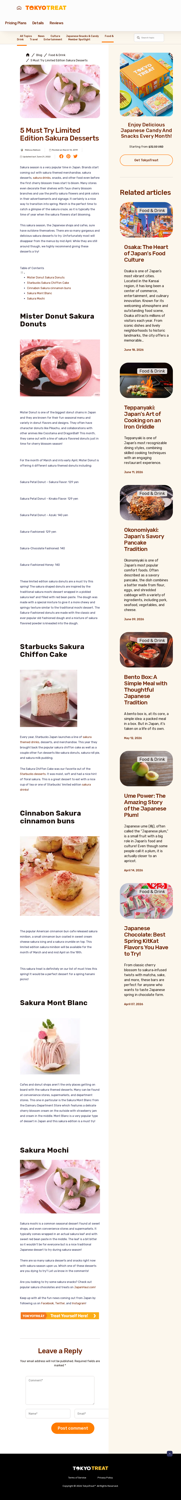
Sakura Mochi (36, 298)
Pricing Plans (16, 23)
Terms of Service (77, 1477)
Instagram (79, 1303)
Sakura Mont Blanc (39, 293)
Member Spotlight (79, 39)
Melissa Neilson (32, 150)
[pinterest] (68, 156)
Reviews (56, 23)
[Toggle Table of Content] (22, 273)
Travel (34, 39)
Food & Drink (57, 55)
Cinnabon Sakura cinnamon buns (49, 288)
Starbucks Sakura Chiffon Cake (48, 282)
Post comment (73, 1428)
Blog (39, 55)
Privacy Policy (105, 1477)
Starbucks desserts (33, 774)
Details (38, 23)
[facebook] (61, 156)
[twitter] (75, 156)
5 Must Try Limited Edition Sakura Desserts (59, 60)
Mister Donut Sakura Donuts (46, 277)
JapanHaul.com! (85, 1287)
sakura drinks (42, 177)
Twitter (60, 1303)
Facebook (47, 1303)
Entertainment (53, 39)
